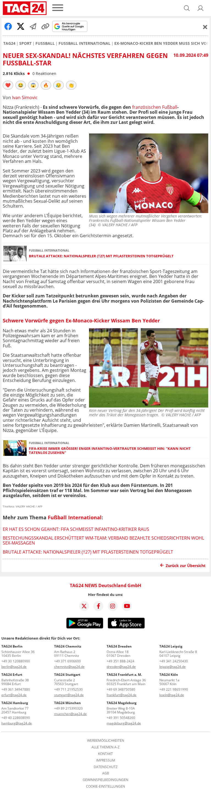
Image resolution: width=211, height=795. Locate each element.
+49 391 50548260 (121, 717)
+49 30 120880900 (15, 661)
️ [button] (8, 85)
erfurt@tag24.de (14, 695)
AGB (105, 773)
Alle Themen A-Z (105, 747)
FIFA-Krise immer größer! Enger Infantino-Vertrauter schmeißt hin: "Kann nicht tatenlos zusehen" (110, 451)
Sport (25, 43)
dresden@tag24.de (121, 666)
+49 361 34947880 (15, 689)
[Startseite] (25, 8)
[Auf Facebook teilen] (8, 26)
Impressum (105, 760)
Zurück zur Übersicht (186, 565)
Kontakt (105, 754)
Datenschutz (106, 767)
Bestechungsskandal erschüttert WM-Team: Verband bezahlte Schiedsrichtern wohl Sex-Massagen (103, 540)
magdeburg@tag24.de (124, 723)
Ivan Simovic (25, 97)
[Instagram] (113, 606)
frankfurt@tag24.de (122, 695)
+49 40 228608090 (15, 717)
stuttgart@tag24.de (69, 695)
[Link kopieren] (45, 26)
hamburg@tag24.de (16, 723)
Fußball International (84, 43)
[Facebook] (98, 606)
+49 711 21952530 (68, 689)
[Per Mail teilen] (32, 26)
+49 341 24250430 (173, 661)
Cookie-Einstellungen (105, 786)
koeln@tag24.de (171, 695)
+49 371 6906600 (67, 661)
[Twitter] (84, 606)
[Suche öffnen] (186, 8)
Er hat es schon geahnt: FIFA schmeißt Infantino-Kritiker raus (76, 529)
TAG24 (9, 43)
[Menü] (58, 8)
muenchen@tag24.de (70, 714)
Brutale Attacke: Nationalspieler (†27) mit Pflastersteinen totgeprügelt (101, 256)
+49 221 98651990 (173, 689)
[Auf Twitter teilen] (20, 26)
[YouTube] (127, 606)
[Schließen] (205, 27)
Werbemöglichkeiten (105, 741)
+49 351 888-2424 (120, 661)
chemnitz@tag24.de (69, 666)
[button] (200, 8)
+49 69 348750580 (121, 689)
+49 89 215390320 (68, 708)
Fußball (45, 43)
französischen (146, 107)
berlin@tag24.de (14, 666)
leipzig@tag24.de (172, 666)
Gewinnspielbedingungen (105, 780)
